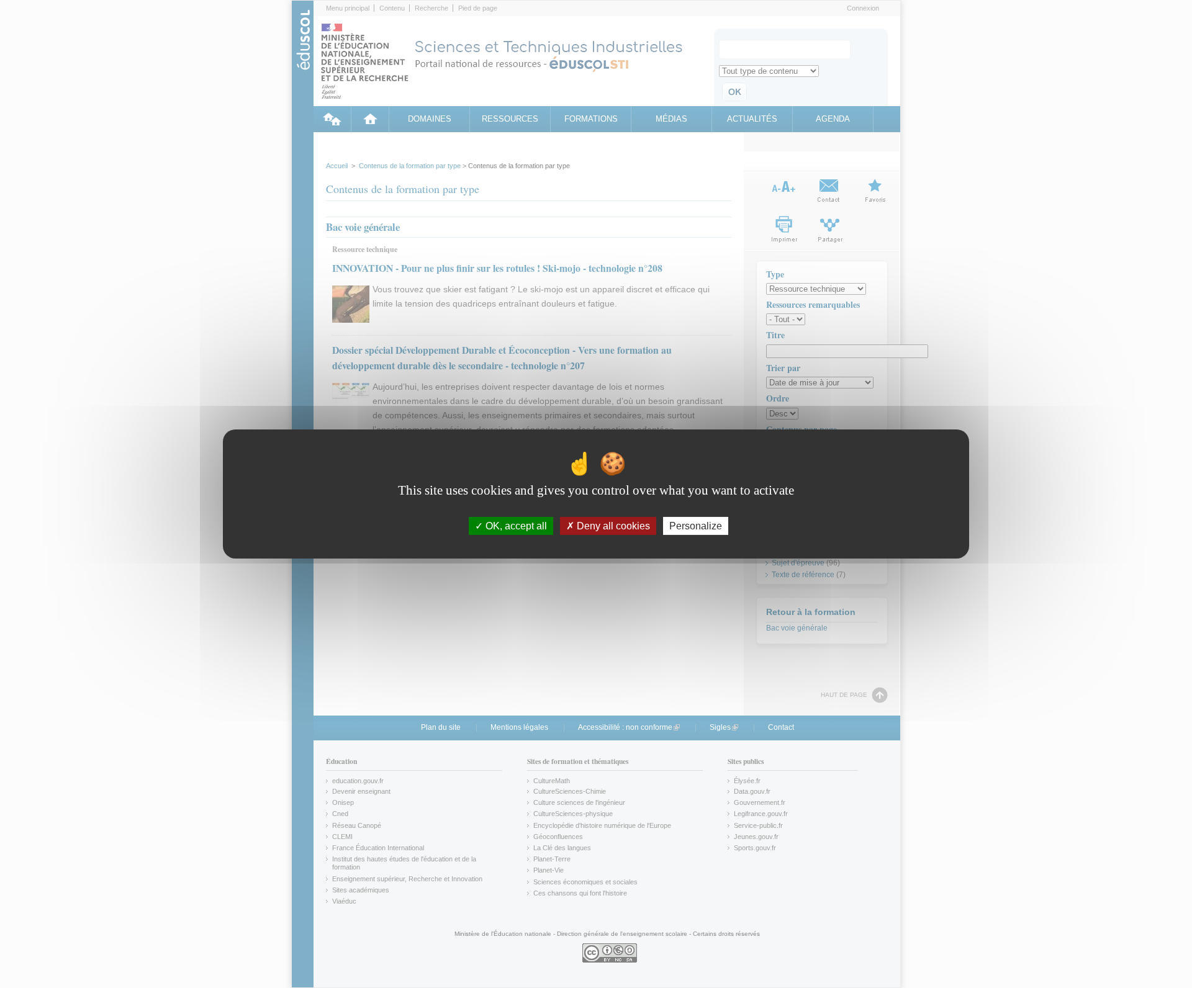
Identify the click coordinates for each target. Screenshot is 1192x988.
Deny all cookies (612, 526)
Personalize (695, 526)
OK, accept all (515, 526)
